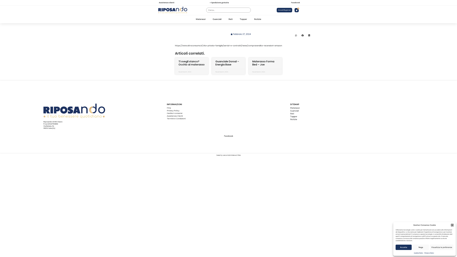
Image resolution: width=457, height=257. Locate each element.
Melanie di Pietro (236, 155)
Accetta (403, 247)
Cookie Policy (418, 253)
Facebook (295, 2)
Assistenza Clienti (175, 116)
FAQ (169, 108)
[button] (452, 225)
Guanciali (217, 19)
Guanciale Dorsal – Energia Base (227, 63)
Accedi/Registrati (284, 10)
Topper (243, 19)
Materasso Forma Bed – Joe (263, 63)
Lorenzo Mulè (226, 155)
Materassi (201, 19)
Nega (421, 247)
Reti (231, 19)
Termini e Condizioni (176, 118)
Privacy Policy (429, 253)
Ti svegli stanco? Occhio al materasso (192, 63)
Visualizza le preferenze (441, 247)
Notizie (257, 19)
